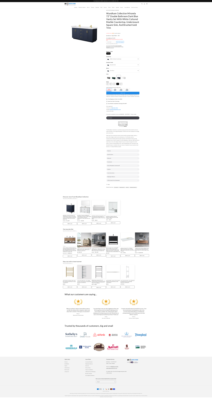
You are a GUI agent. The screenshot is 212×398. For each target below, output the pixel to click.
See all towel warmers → (68, 263)
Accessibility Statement (89, 375)
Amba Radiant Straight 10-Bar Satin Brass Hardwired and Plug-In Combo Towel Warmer (69, 281)
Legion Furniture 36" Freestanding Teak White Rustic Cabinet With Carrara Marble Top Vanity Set (84, 249)
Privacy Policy (88, 367)
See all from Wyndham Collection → (70, 198)
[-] (109, 89)
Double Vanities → (122, 187)
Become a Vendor (88, 373)
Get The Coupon (120, 41)
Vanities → (127, 187)
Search (66, 365)
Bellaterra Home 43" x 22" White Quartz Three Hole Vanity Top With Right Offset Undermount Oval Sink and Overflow (128, 250)
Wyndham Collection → (133, 187)
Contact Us (67, 371)
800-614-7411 (115, 107)
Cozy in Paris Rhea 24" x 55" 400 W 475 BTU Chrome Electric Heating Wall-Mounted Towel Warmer (84, 281)
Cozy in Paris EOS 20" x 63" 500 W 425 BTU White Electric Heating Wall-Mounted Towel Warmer (128, 281)
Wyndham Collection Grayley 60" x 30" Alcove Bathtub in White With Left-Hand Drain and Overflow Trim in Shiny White (99, 217)
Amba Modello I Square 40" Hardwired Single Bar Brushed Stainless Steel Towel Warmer (113, 281)
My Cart (66, 361)
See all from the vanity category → (70, 230)
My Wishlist (67, 363)
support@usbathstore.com (115, 109)
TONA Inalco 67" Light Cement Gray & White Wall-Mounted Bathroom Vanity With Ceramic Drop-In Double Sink (98, 249)
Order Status (67, 367)
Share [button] (109, 184)
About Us (87, 365)
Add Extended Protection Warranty (113, 87)
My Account (67, 369)
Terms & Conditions (89, 369)
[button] (76, 7)
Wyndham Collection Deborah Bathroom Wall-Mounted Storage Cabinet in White (112, 217)
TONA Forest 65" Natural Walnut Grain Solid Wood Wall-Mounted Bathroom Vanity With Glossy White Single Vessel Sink (142, 250)
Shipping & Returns (89, 363)
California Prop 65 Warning (90, 371)
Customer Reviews (89, 361)
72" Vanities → (116, 187)
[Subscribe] (114, 382)
